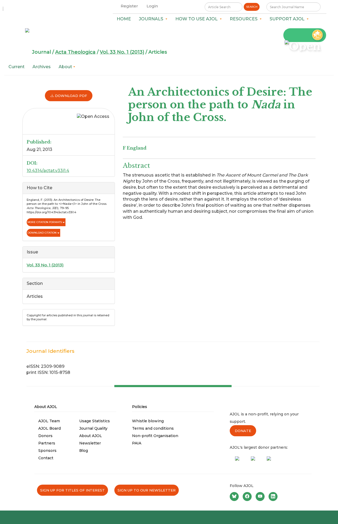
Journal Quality (93, 428)
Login (152, 5)
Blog (83, 450)
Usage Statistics (94, 421)
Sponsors (47, 450)
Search (251, 6)
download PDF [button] (70, 96)
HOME (124, 18)
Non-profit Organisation (155, 435)
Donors (45, 435)
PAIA (136, 443)
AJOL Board (49, 428)
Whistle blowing (148, 421)
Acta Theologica (75, 52)
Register (129, 5)
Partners (46, 443)
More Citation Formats (45, 222)
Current (16, 66)
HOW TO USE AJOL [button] (197, 18)
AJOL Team (49, 421)
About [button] (66, 66)
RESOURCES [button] (245, 18)
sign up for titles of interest (72, 490)
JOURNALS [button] (152, 18)
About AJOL (90, 435)
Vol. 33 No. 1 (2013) (122, 52)
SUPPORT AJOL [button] (288, 18)
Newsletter (90, 443)
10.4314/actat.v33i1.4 (48, 170)
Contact (45, 458)
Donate (243, 431)
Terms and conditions (153, 428)
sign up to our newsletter (147, 490)
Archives (41, 66)
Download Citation (42, 232)
